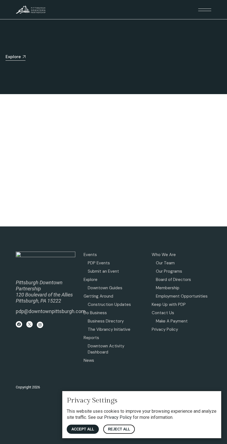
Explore (90, 279)
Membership (167, 288)
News (89, 360)
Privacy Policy (165, 329)
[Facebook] (19, 324)
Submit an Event (103, 271)
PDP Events (99, 263)
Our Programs (169, 271)
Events (90, 254)
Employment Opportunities (182, 296)
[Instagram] (40, 325)
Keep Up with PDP (169, 304)
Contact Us (163, 313)
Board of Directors (173, 279)
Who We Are (164, 254)
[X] (29, 324)
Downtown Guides (105, 288)
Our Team (165, 263)
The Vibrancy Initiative (109, 329)
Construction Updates (109, 304)
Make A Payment (172, 321)
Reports (91, 337)
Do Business (95, 313)
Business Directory (106, 321)
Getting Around (98, 296)
